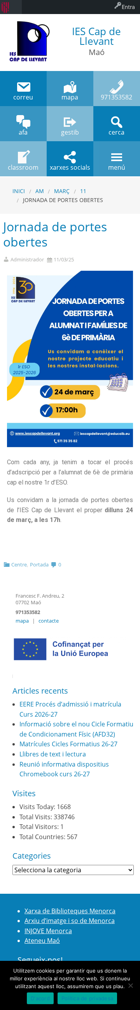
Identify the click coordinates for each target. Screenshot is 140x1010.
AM (39, 191)
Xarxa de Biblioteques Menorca (70, 911)
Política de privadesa (87, 998)
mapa (22, 620)
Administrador (27, 259)
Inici (18, 191)
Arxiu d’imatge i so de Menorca (69, 920)
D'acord (40, 998)
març (62, 191)
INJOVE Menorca (48, 931)
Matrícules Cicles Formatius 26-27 (68, 744)
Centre (19, 564)
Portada (39, 564)
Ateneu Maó (42, 940)
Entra (128, 7)
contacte (48, 620)
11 (83, 191)
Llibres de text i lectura (52, 754)
